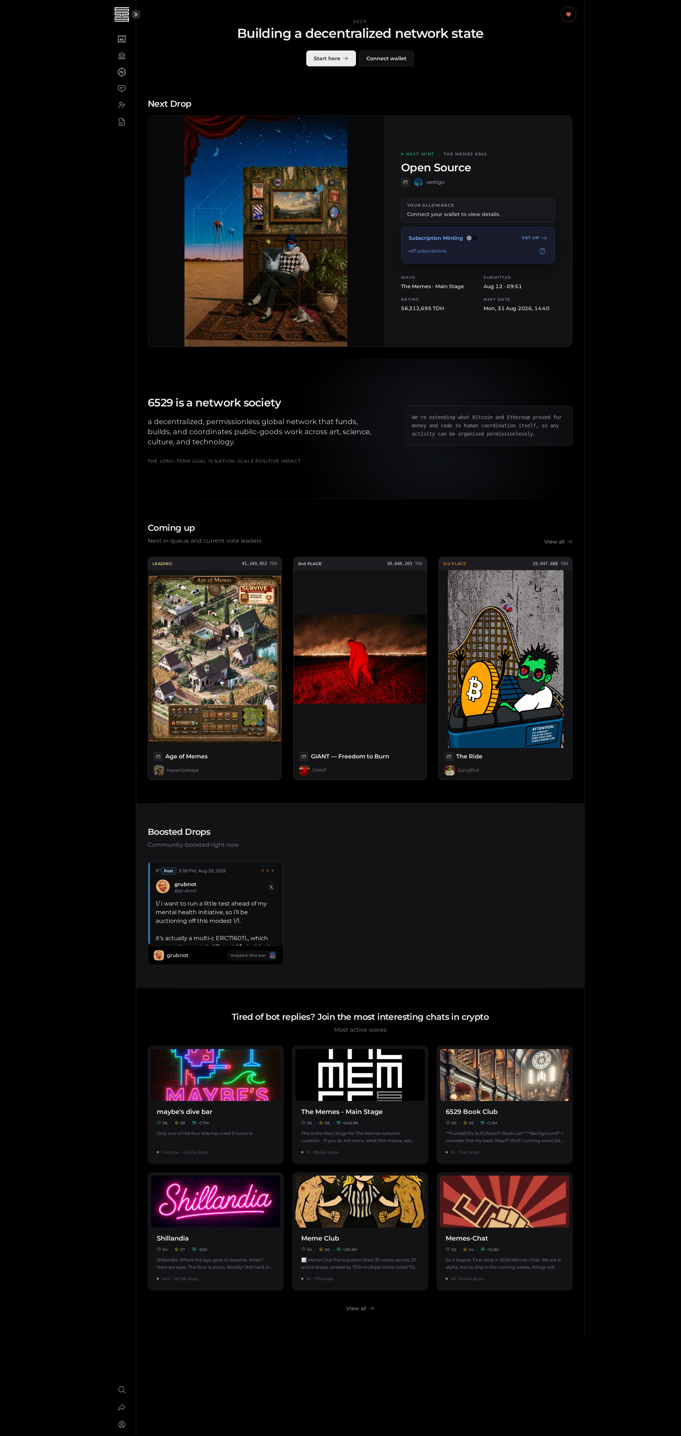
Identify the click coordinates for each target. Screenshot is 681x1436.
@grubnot (185, 890)
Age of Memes (186, 756)
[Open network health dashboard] (568, 14)
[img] (472, 238)
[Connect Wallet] (122, 1424)
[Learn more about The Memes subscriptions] (542, 251)
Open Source (436, 167)
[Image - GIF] (449, 756)
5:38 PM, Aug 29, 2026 (202, 870)
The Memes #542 (465, 154)
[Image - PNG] (158, 756)
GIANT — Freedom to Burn (350, 756)
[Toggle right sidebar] (136, 14)
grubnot (185, 884)
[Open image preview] (265, 231)
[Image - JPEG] (405, 182)
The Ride (469, 756)
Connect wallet (386, 58)
